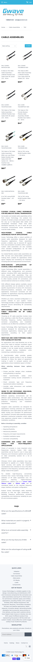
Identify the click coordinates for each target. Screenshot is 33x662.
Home (3, 27)
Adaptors (16, 571)
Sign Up (28, 634)
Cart (30, 2)
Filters (28, 46)
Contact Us (24, 643)
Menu (5, 2)
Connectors (16, 573)
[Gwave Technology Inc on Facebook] (30, 646)
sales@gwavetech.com (21, 20)
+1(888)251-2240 (10, 20)
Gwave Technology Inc (17, 652)
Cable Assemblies (14, 27)
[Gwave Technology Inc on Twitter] (26, 647)
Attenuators (16, 578)
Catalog (11, 643)
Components (16, 584)
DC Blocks (16, 580)
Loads (16, 582)
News (17, 643)
